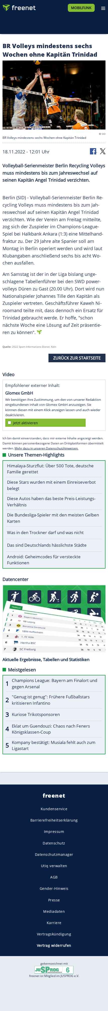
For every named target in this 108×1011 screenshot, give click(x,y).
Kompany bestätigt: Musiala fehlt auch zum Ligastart (53, 745)
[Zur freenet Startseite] (18, 7)
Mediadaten (54, 911)
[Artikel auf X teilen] (102, 151)
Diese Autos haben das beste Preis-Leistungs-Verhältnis (51, 502)
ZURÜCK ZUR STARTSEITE (77, 358)
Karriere (54, 922)
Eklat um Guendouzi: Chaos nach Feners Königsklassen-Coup (51, 729)
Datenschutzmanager (54, 854)
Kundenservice (54, 808)
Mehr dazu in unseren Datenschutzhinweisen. (46, 448)
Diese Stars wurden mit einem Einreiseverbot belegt (51, 485)
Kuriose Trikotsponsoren (36, 714)
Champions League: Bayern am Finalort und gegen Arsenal (54, 683)
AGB (54, 877)
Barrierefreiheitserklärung (54, 820)
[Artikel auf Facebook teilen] (93, 151)
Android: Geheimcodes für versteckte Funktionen (44, 560)
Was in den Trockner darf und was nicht (45, 532)
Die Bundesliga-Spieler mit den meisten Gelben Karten (53, 518)
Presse (54, 900)
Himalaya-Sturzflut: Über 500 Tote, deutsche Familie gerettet (50, 469)
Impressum (54, 831)
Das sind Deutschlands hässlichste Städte (47, 545)
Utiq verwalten (54, 865)
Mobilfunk (81, 7)
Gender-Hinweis (54, 888)
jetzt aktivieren (25, 422)
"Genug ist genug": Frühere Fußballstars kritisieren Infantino (51, 700)
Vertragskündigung (54, 934)
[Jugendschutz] (54, 969)
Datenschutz (54, 843)
